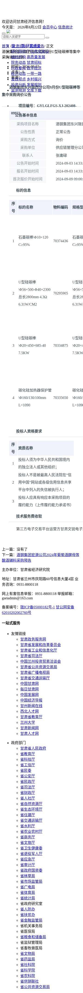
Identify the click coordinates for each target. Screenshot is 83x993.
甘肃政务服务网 (33, 639)
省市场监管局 (31, 881)
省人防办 (27, 909)
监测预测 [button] (18, 90)
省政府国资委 (31, 870)
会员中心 (49, 27)
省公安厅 (27, 776)
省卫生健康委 (31, 848)
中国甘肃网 (29, 684)
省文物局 (27, 954)
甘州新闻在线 (31, 706)
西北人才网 (29, 711)
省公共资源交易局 (35, 987)
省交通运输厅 (31, 820)
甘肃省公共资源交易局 (38, 667)
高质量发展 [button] (36, 57)
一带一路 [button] (34, 74)
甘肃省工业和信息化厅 (38, 650)
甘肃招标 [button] (34, 62)
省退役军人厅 (31, 854)
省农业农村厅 (31, 832)
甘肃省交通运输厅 (35, 678)
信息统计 (65, 27)
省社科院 (27, 965)
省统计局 (27, 898)
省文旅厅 (27, 843)
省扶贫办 (27, 915)
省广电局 (27, 887)
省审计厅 (27, 865)
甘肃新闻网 (29, 728)
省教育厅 (27, 754)
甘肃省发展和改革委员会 (40, 645)
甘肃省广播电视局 (35, 672)
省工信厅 (27, 765)
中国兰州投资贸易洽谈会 (40, 661)
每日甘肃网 (29, 689)
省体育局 (27, 893)
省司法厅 (27, 787)
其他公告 (37, 46)
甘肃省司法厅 (31, 656)
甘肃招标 (19, 46)
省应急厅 (27, 859)
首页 (5, 46)
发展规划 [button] (34, 85)
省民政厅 (27, 782)
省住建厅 (27, 815)
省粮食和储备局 (33, 937)
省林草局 (27, 876)
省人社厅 (27, 798)
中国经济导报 (31, 700)
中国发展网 (29, 695)
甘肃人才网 (29, 734)
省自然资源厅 (31, 804)
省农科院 (27, 976)
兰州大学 (27, 722)
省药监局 (27, 959)
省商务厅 (27, 837)
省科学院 (27, 970)
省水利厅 (27, 826)
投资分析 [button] (18, 85)
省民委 (25, 770)
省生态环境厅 (31, 809)
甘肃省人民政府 (33, 748)
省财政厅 (27, 793)
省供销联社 (29, 981)
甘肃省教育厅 (31, 717)
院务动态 (18, 62)
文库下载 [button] (34, 90)
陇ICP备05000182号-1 (37, 607)
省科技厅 (27, 759)
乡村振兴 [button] (34, 79)
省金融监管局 (31, 920)
